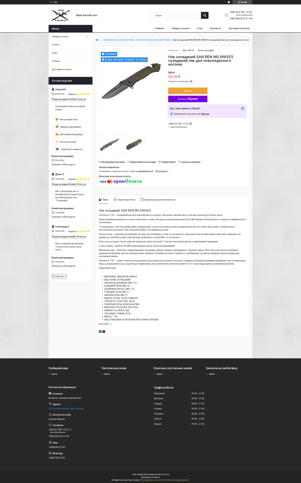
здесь (54, 374)
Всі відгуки (58, 276)
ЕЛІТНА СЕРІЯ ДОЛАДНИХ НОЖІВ (153, 40)
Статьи (55, 44)
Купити (188, 91)
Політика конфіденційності (177, 480)
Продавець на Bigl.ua (150, 477)
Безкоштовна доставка (113, 162)
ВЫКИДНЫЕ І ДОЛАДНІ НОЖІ (119, 40)
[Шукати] (205, 15)
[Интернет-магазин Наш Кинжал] (61, 15)
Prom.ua (165, 474)
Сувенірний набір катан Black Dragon (70, 108)
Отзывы (56, 61)
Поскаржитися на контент (152, 480)
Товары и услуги (180, 28)
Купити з (182, 99)
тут (110, 324)
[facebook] (100, 332)
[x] (104, 332)
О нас (200, 28)
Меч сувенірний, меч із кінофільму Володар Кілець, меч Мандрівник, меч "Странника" (69, 196)
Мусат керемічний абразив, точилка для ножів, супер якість (69, 246)
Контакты (215, 28)
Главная (159, 28)
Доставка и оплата (239, 28)
